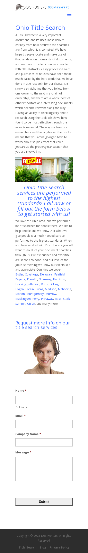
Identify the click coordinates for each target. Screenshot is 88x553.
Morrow (50, 294)
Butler (19, 274)
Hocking (20, 284)
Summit (20, 303)
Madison (50, 289)
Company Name (28, 434)
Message (23, 452)
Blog (43, 547)
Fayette (20, 279)
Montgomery (35, 294)
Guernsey (45, 279)
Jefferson (33, 284)
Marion (20, 294)
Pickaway (47, 299)
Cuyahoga (31, 274)
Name (21, 390)
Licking (54, 284)
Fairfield (59, 274)
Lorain (29, 289)
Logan (19, 289)
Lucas (39, 289)
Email (20, 416)
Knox (44, 284)
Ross (58, 299)
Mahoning (64, 289)
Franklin (32, 279)
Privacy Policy (60, 547)
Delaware (46, 274)
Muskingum (23, 299)
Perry (35, 299)
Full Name (22, 407)
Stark (66, 299)
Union (31, 303)
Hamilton (59, 279)
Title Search (27, 547)
